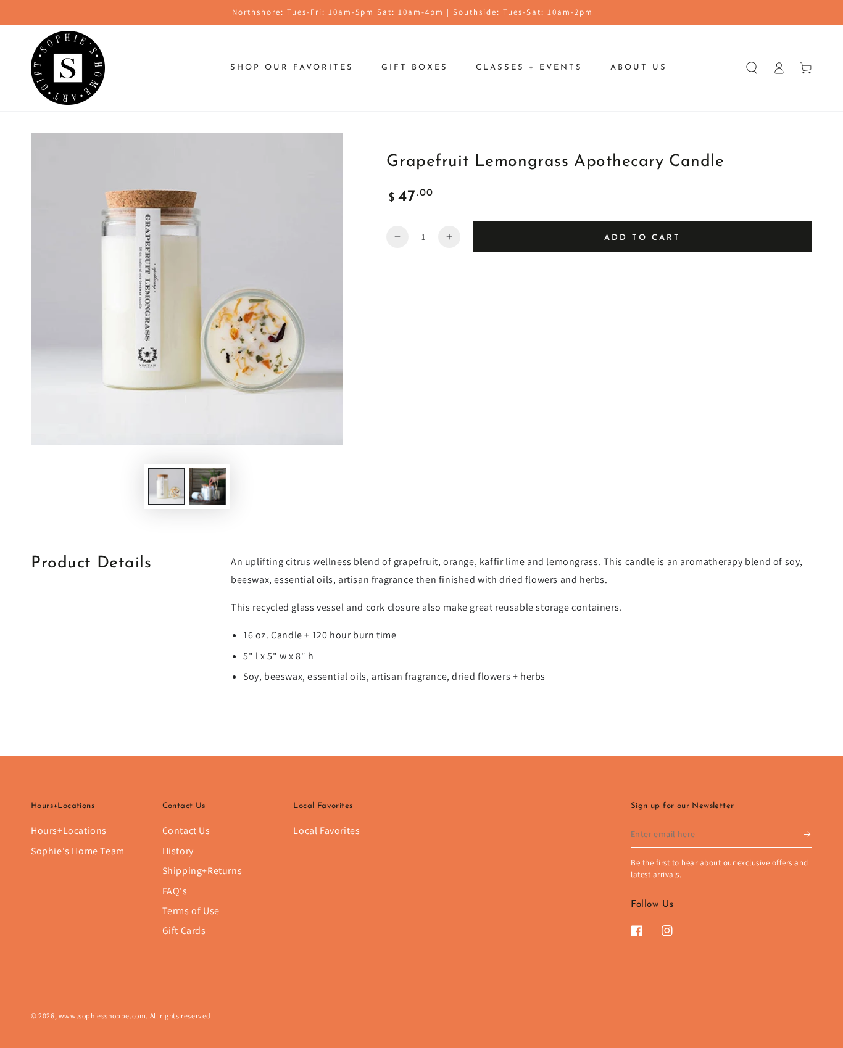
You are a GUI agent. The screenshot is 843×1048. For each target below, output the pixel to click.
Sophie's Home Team (78, 850)
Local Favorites (326, 830)
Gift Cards (184, 930)
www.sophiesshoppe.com (102, 1015)
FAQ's (175, 891)
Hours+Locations (69, 830)
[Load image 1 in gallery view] (166, 486)
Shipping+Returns (202, 870)
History (178, 850)
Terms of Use (191, 910)
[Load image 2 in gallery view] (207, 486)
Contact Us (186, 830)
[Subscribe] (808, 834)
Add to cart (642, 238)
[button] (751, 67)
